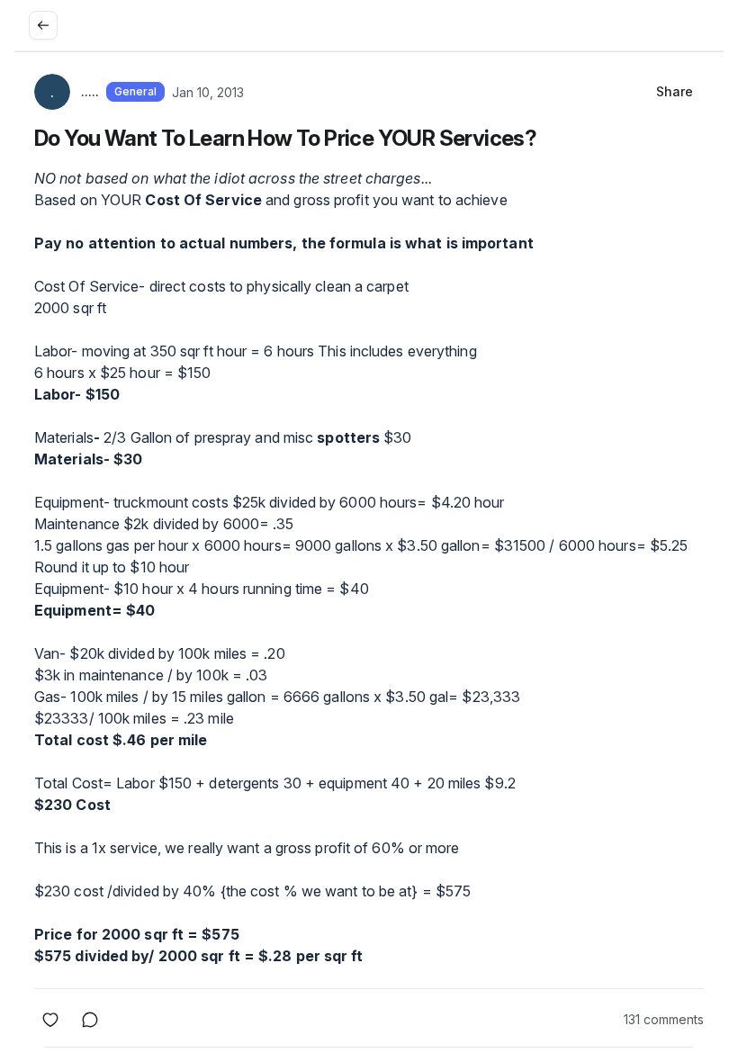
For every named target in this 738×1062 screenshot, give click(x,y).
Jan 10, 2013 (208, 92)
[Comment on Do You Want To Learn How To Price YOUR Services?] (90, 1020)
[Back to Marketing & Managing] (43, 25)
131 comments (664, 1019)
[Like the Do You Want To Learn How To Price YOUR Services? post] (50, 1020)
